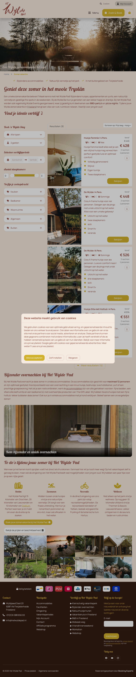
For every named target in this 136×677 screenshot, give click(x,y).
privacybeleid (34, 343)
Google (45, 343)
